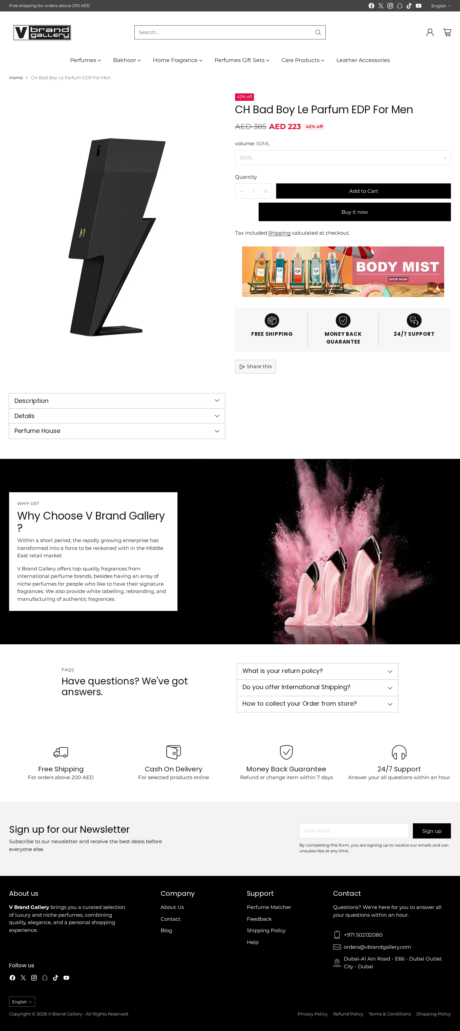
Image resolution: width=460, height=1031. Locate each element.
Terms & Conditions (390, 1014)
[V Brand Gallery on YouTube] (418, 6)
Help (253, 942)
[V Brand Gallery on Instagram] (390, 6)
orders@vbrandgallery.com (377, 947)
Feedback (259, 919)
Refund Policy (348, 1014)
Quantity (246, 177)
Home (16, 77)
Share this (259, 366)
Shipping (279, 233)
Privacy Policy (313, 1014)
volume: (252, 143)
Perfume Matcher (269, 907)
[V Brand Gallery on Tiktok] (409, 6)
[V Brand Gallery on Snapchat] (399, 6)
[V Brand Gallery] (42, 32)
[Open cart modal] (447, 32)
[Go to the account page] (430, 32)
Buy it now (354, 212)
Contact (170, 919)
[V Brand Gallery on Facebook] (371, 6)
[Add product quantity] (266, 191)
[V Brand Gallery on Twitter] (380, 6)
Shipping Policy (266, 930)
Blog (166, 930)
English (438, 5)
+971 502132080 (363, 935)
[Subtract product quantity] (241, 191)
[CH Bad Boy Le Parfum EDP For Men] (117, 237)
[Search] (318, 32)
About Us (172, 907)
